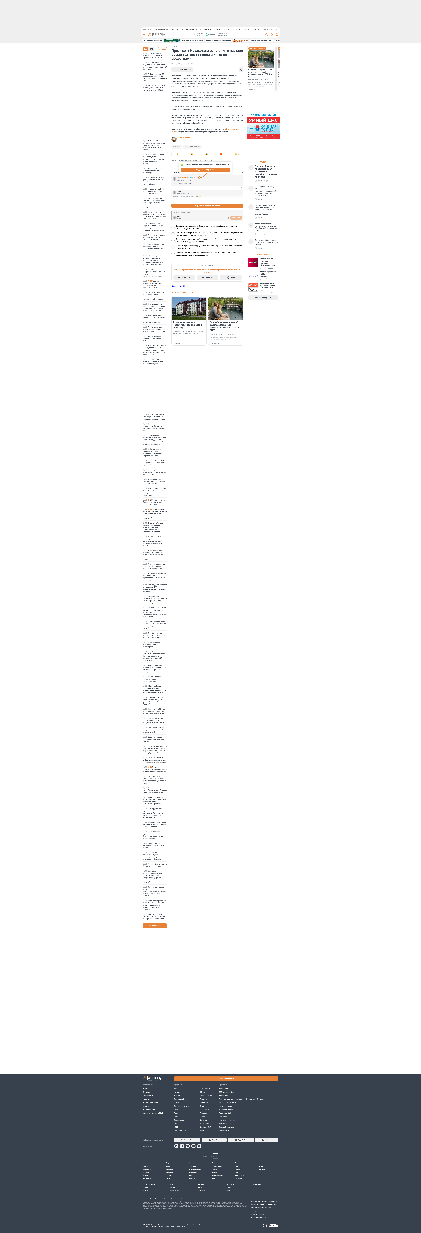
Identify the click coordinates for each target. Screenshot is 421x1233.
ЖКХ (176, 1127)
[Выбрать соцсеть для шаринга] (241, 69)
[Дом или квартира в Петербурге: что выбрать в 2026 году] (189, 308)
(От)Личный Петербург (227, 1103)
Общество (204, 1092)
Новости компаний (182, 292)
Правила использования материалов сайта (263, 1204)
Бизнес (177, 1096)
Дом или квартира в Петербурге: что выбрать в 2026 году (187, 325)
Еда (175, 1124)
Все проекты (224, 1131)
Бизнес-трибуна (180, 1099)
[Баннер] (172, 40)
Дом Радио (223, 1117)
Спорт (202, 1106)
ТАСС (198, 86)
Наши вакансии (149, 1110)
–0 (241, 187)
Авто (176, 1089)
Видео (176, 1103)
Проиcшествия (205, 1103)
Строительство (205, 1110)
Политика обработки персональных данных (263, 1201)
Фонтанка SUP (148, 29)
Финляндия (204, 1124)
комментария (184, 70)
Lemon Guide (229, 29)
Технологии (204, 1113)
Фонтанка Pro (224, 1089)
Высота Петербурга (226, 1127)
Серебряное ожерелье (193, 29)
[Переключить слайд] (278, 59)
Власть (176, 1110)
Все (145, 49)
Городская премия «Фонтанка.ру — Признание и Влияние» (241, 1099)
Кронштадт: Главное (227, 1120)
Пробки (211, 34)
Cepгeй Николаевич (183, 178)
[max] (176, 1146)
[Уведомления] (271, 34)
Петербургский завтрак (263, 29)
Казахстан (176, 146)
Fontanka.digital (225, 1113)
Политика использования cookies (260, 1207)
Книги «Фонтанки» (226, 1110)
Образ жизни (205, 1089)
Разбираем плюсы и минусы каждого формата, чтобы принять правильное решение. (189, 332)
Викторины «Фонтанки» (183, 1106)
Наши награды (254, 1221)
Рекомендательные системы (258, 1211)
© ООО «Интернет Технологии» (197, 1225)
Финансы (203, 1120)
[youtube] (193, 1146)
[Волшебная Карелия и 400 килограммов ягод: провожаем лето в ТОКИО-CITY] (225, 308)
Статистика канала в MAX (153, 1113)
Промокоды (263, 254)
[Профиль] (277, 34)
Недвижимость (180, 1131)
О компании (147, 1106)
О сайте (145, 1089)
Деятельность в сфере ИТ (258, 1214)
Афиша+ (177, 1092)
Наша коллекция (225, 1106)
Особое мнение (206, 1096)
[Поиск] (266, 34)
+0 (234, 187)
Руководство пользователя (258, 1217)
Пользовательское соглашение (259, 1198)
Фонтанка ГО (177, 29)
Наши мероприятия (150, 1103)
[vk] (188, 1146)
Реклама (146, 1099)
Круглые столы (225, 1124)
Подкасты (204, 1099)
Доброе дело (179, 1120)
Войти (179, 218)
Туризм (202, 1117)
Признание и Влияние (213, 29)
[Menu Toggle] (144, 34)
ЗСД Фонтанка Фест (243, 29)
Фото (202, 1131)
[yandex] (199, 1146)
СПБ (151, 49)
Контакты (146, 1092)
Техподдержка (148, 1096)
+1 (234, 200)
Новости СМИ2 (178, 286)
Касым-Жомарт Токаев (192, 146)
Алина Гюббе (184, 138)
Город (176, 1117)
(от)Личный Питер (163, 29)
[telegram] (182, 1146)
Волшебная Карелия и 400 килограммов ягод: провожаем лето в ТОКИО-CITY (224, 326)
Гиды (176, 1113)
